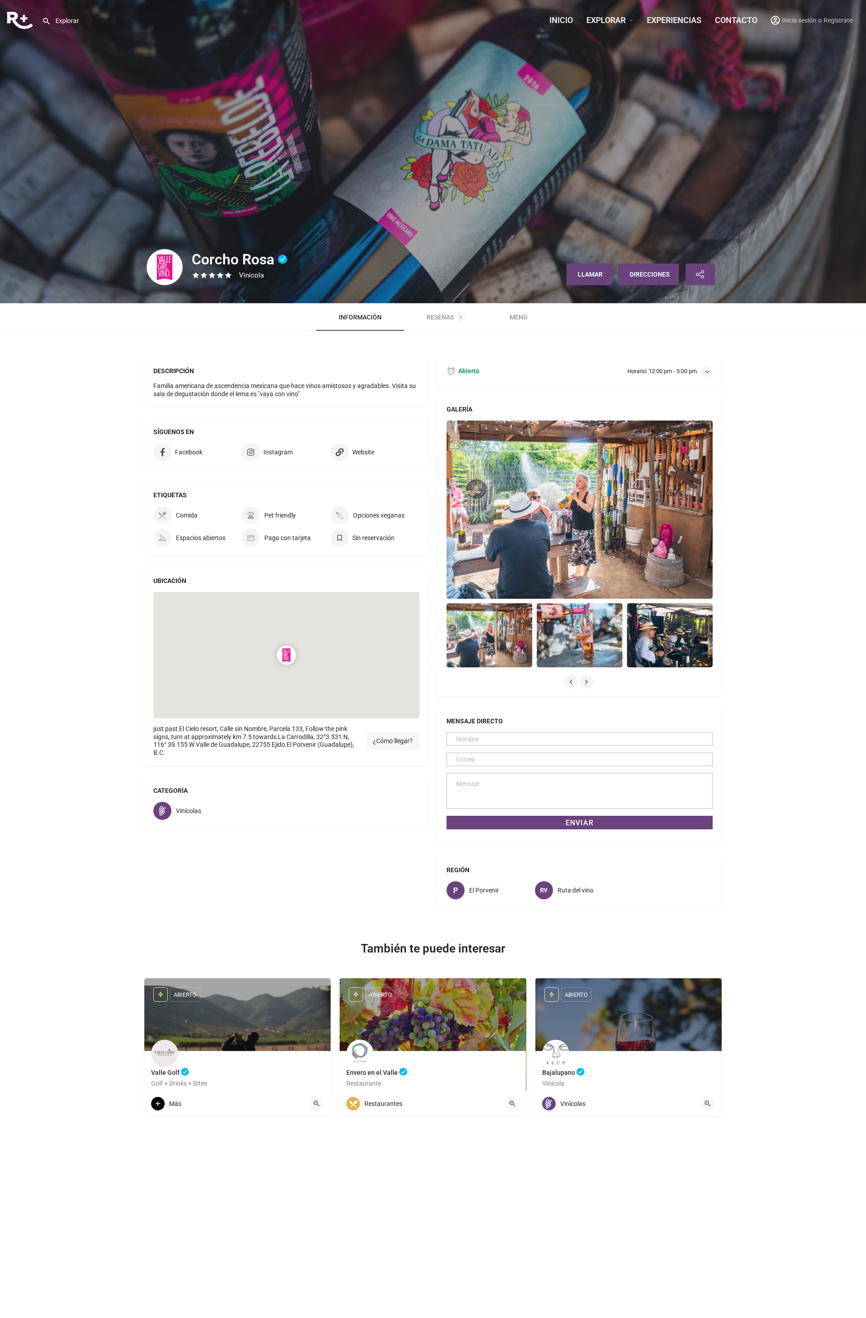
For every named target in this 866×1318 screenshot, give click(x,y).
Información (360, 317)
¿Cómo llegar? (393, 741)
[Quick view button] (316, 1103)
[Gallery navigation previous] (572, 682)
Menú (518, 317)
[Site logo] (21, 19)
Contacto (736, 20)
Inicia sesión (799, 20)
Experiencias (674, 20)
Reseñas (444, 317)
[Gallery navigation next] (587, 682)
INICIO (561, 20)
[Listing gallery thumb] (580, 510)
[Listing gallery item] (489, 635)
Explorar (606, 20)
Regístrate (838, 20)
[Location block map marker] (286, 655)
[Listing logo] (165, 267)
